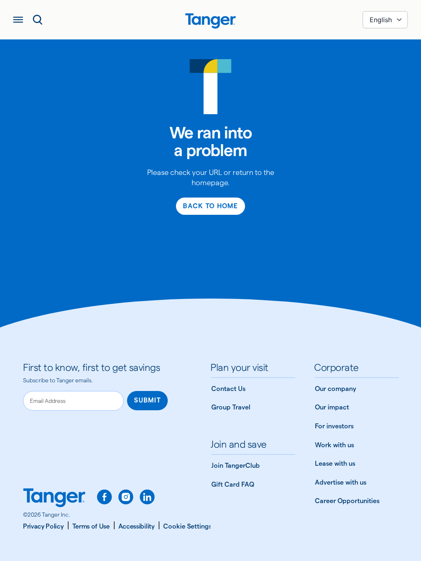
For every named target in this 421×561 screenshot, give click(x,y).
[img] (210, 21)
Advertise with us (340, 482)
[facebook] (104, 497)
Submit (147, 400)
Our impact (332, 407)
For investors (334, 426)
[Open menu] (18, 20)
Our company (335, 388)
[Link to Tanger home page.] (54, 498)
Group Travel (230, 407)
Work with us (334, 444)
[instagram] (126, 497)
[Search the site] (38, 20)
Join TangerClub (235, 465)
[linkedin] (147, 497)
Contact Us (228, 388)
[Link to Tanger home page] (210, 20)
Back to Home (210, 205)
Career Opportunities (347, 500)
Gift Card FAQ (232, 484)
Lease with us (335, 463)
